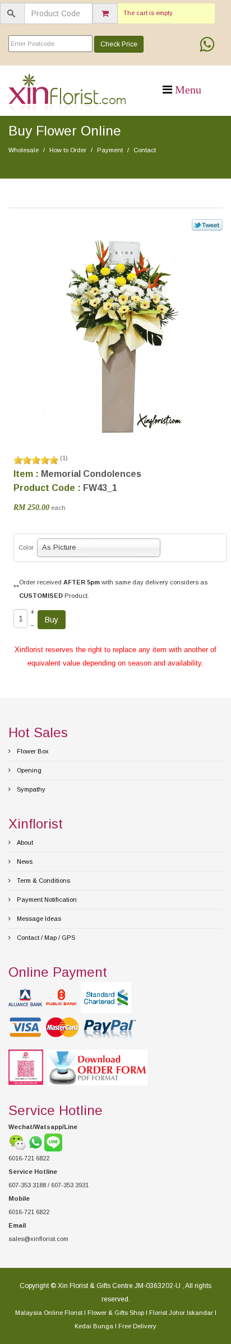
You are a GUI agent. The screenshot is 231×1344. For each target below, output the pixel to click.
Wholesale (23, 150)
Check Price (118, 44)
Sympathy (30, 789)
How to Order (67, 150)
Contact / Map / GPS (45, 937)
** (16, 587)
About (24, 842)
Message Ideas (38, 918)
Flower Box (32, 751)
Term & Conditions (42, 880)
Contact (144, 150)
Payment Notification (46, 899)
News (24, 861)
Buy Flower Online (64, 130)
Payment (110, 150)
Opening (28, 770)
